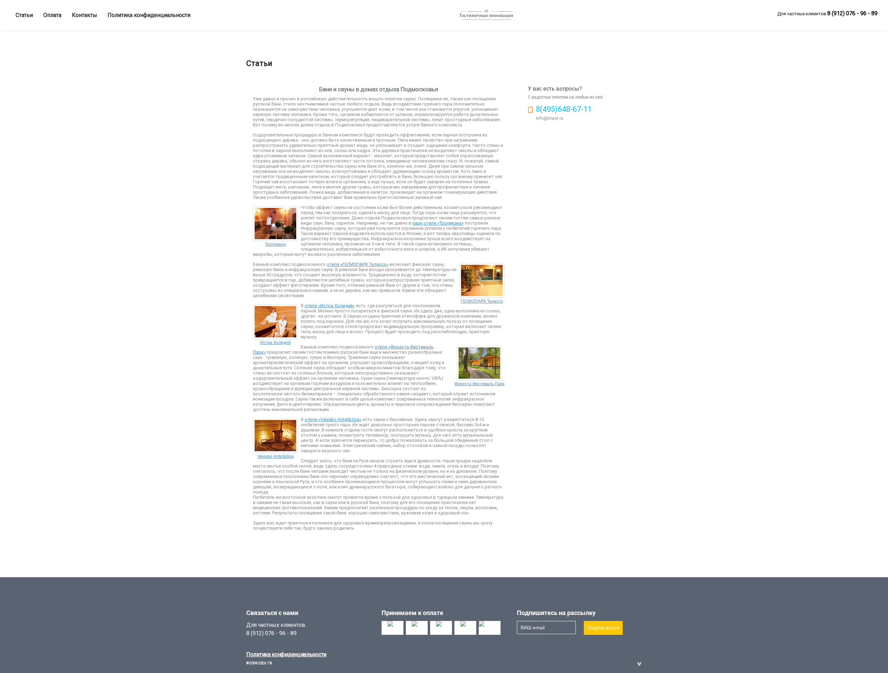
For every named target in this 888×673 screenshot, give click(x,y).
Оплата (52, 15)
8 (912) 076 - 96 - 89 (852, 13)
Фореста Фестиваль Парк (479, 383)
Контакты (84, 15)
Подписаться (603, 628)
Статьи (24, 15)
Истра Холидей (275, 342)
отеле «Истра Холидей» (330, 305)
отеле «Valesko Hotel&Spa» (333, 419)
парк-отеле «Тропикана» (438, 223)
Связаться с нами (272, 612)
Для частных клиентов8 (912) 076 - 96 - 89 (275, 629)
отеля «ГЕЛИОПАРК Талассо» (357, 264)
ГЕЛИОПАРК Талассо (482, 301)
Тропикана (275, 244)
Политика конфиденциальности (149, 15)
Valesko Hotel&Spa (275, 456)
